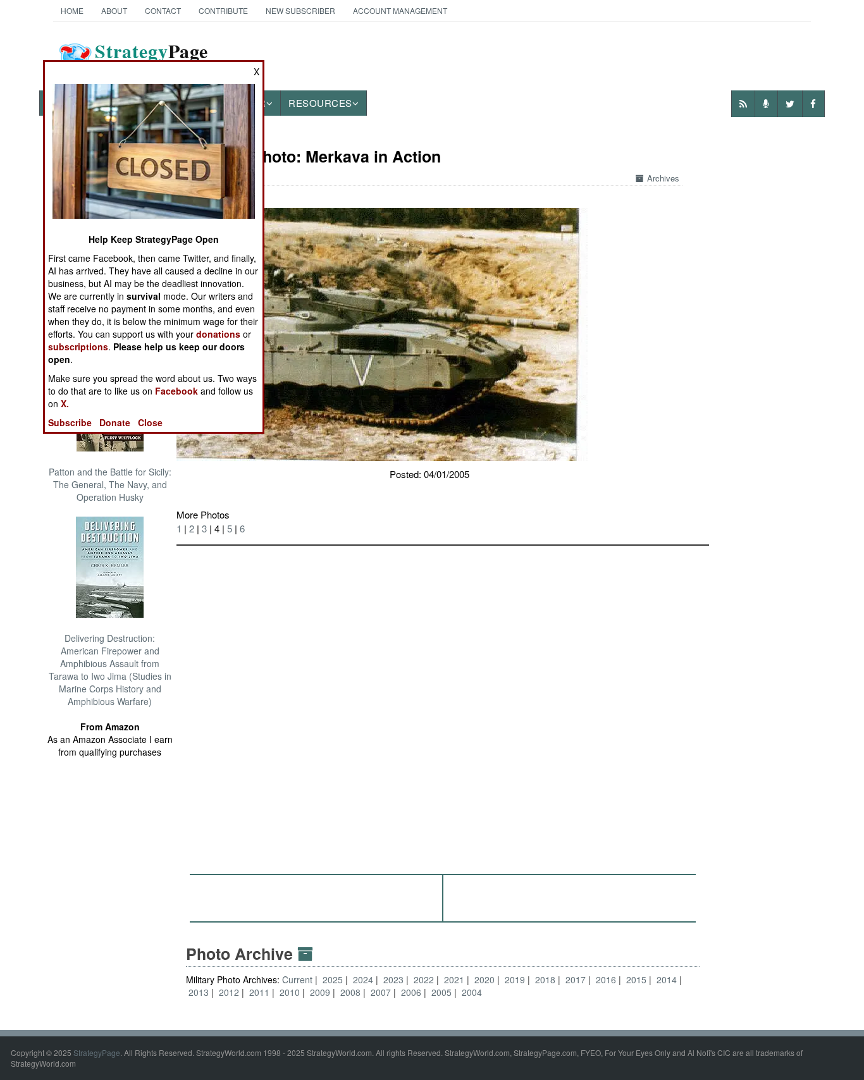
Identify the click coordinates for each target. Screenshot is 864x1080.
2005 (441, 992)
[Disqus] (442, 704)
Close (150, 422)
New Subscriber (300, 10)
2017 (575, 979)
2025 (333, 979)
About (114, 10)
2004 (472, 992)
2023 (393, 979)
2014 (667, 979)
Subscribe (70, 422)
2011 (259, 992)
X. (65, 403)
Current (298, 979)
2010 (290, 992)
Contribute (223, 10)
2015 (636, 979)
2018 (545, 979)
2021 (454, 979)
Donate (114, 422)
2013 (198, 992)
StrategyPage (96, 1052)
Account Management (400, 10)
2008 (350, 992)
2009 (320, 992)
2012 (229, 992)
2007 (381, 992)
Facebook (176, 390)
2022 (424, 979)
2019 (515, 979)
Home (72, 10)
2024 (363, 979)
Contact (163, 10)
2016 (606, 979)
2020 (484, 979)
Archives (663, 178)
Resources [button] (320, 102)
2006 (411, 992)
